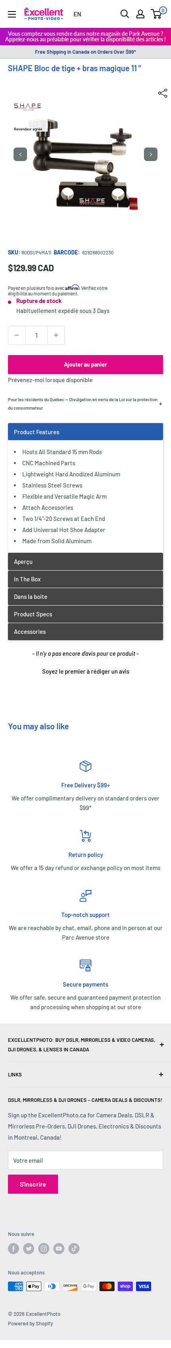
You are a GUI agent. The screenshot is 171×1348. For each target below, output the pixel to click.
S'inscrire (33, 1184)
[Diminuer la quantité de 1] (16, 335)
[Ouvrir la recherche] (124, 14)
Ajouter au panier (85, 364)
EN (77, 13)
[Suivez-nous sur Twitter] (28, 1248)
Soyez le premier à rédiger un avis (85, 671)
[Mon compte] (140, 14)
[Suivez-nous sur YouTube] (58, 1248)
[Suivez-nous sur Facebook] (13, 1248)
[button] (85, 670)
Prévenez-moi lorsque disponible (50, 379)
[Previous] (20, 154)
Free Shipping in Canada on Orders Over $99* (85, 52)
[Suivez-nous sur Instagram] (43, 1248)
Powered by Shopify (30, 1323)
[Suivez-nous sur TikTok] (74, 1248)
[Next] (150, 154)
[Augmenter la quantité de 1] (56, 335)
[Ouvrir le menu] (12, 14)
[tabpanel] (85, 487)
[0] (156, 14)
